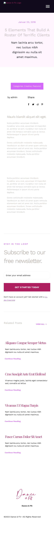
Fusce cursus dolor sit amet (23, 436)
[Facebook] (28, 104)
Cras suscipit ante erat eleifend (25, 374)
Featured (37, 86)
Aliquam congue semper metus (25, 342)
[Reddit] (37, 104)
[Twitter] (33, 104)
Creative (28, 86)
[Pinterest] (42, 104)
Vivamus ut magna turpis (21, 405)
